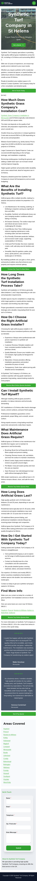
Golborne (12, 613)
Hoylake (6, 779)
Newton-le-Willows (20, 610)
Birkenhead (7, 761)
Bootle (5, 752)
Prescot (10, 610)
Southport (6, 776)
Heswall (6, 773)
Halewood (6, 740)
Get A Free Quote (18, 714)
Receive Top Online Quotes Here (18, 486)
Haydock (4, 610)
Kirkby (5, 737)
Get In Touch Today (18, 90)
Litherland (6, 755)
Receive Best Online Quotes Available (18, 385)
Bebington (6, 764)
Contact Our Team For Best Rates (18, 269)
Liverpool (6, 746)
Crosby (5, 758)
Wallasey (6, 767)
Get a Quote (17, 45)
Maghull (6, 743)
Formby (6, 770)
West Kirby (7, 782)
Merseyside (7, 749)
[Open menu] (34, 3)
